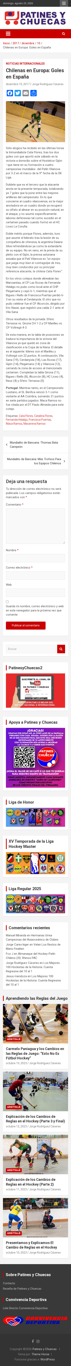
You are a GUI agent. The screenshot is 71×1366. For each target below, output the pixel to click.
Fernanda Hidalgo (17, 419)
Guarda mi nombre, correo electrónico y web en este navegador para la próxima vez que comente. (35, 610)
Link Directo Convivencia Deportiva (25, 1308)
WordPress (47, 1359)
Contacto (9, 1283)
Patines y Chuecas (45, 1349)
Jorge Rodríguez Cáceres (48, 84)
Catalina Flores (43, 415)
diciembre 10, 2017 (18, 84)
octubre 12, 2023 (16, 1126)
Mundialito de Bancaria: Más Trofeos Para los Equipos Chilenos (34, 461)
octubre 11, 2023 (16, 1189)
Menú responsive (64, 3)
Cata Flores (26, 415)
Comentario (14, 504)
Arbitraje (14, 1039)
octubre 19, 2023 (16, 1063)
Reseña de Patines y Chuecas (22, 1288)
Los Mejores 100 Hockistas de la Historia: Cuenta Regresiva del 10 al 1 (33, 967)
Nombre (12, 550)
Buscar (61, 649)
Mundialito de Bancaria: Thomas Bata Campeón (34, 445)
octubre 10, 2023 (16, 1252)
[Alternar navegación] (8, 33)
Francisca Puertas (40, 419)
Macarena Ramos (34, 423)
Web (9, 585)
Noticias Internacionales (25, 63)
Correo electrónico (19, 567)
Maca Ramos (14, 423)
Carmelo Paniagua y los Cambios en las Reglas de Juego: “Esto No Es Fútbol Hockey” (35, 1053)
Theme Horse (40, 1354)
